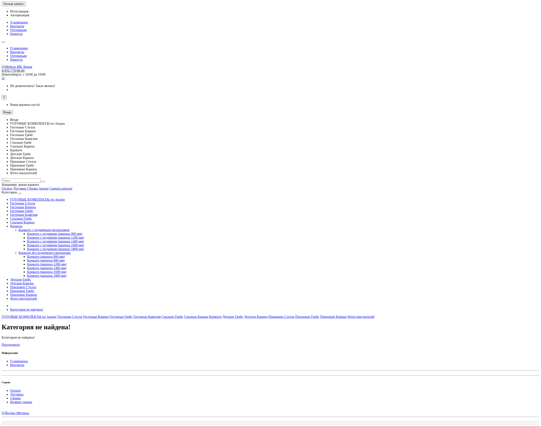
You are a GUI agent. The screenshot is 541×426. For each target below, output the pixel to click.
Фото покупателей (23, 298)
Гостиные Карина (23, 207)
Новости (16, 34)
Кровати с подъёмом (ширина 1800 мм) (55, 249)
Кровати (16, 226)
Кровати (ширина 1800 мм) (46, 275)
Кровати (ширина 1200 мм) (46, 264)
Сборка (32, 188)
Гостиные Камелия (23, 214)
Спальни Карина (22, 222)
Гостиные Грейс (21, 211)
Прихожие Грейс (22, 291)
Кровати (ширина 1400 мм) (46, 268)
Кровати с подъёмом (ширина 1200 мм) (55, 237)
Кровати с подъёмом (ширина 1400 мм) (55, 241)
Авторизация (19, 15)
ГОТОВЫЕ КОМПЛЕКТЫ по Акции (37, 199)
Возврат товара (21, 402)
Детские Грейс (20, 279)
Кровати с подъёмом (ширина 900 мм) (54, 234)
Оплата (7, 188)
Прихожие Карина (23, 294)
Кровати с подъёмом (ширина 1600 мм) (55, 245)
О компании (19, 22)
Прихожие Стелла (23, 287)
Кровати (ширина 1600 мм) (46, 272)
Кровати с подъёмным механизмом (44, 230)
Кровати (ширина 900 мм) (46, 260)
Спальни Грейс (21, 218)
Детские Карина (22, 283)
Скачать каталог (61, 188)
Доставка (19, 188)
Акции (44, 188)
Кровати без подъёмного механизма (45, 253)
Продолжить (11, 344)
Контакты (17, 26)
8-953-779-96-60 (13, 70)
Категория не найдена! (26, 309)
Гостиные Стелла (22, 203)
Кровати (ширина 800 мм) (46, 256)
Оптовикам (18, 30)
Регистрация (19, 11)
